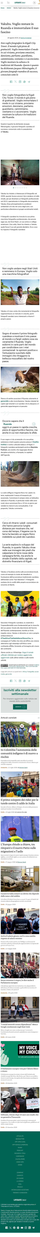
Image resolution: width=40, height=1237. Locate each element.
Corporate (20, 1156)
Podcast (20, 1150)
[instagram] (26, 1228)
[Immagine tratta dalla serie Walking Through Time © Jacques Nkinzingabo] (20, 474)
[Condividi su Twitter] (15, 82)
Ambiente (4, 768)
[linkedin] (29, 1228)
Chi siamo (20, 1178)
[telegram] (33, 1228)
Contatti (20, 1175)
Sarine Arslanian (26, 38)
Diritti (2, 812)
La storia (20, 1181)
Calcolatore (20, 1159)
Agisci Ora (20, 1162)
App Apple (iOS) (20, 1142)
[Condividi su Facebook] (11, 82)
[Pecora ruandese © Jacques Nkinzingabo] (20, 379)
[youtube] (22, 1228)
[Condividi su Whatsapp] (24, 82)
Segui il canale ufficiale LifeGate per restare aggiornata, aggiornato (17, 655)
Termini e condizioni (20, 1193)
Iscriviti (18, 707)
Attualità (20, 1136)
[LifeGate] (20, 2)
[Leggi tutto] (38, 718)
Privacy (20, 1187)
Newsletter (20, 1139)
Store (11, 3)
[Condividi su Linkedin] (20, 82)
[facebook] (6, 1228)
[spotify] (18, 1228)
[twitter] (10, 1228)
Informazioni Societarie (20, 1190)
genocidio (5, 401)
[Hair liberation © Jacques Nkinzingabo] (20, 604)
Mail (20, 1184)
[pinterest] (14, 1228)
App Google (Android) (20, 1145)
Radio (20, 1147)
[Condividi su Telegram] (29, 82)
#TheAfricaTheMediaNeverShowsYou (16, 638)
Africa (25, 672)
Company (20, 1172)
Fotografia (30, 672)
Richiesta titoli (20, 1153)
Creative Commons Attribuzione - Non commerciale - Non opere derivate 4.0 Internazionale (20, 666)
